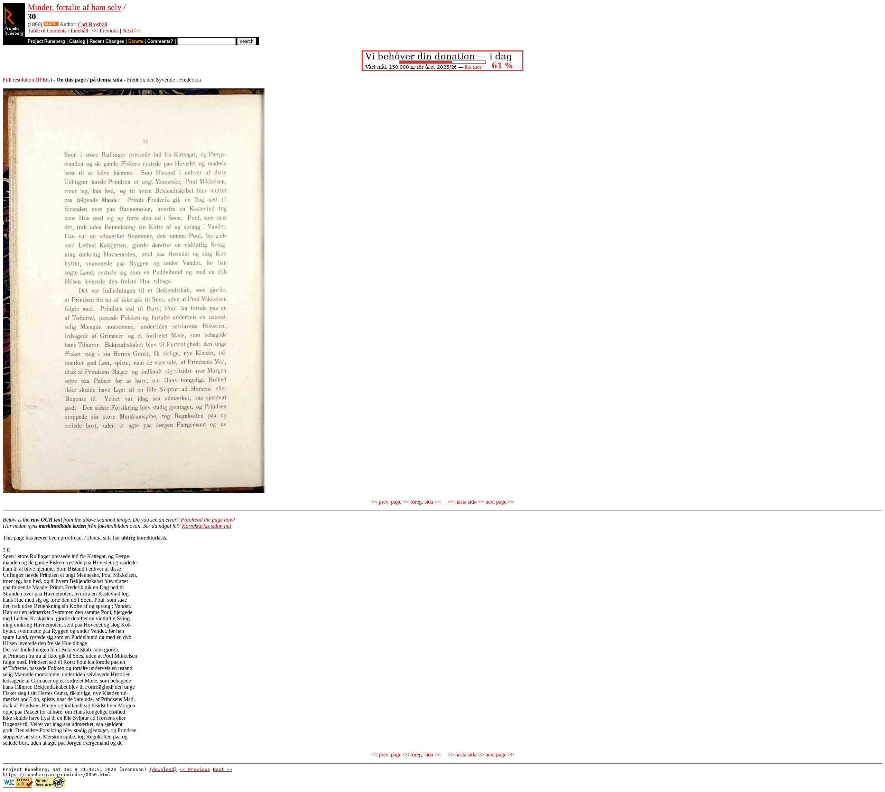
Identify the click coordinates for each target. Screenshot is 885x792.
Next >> (131, 31)
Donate (135, 41)
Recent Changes (107, 41)
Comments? (160, 41)
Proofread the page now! (208, 520)
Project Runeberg (46, 41)
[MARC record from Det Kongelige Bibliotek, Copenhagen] (51, 24)
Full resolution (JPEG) (27, 80)
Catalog (77, 41)
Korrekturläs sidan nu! (206, 526)
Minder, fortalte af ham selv (74, 7)
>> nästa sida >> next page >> (481, 502)
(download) (163, 769)
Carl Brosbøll (92, 24)
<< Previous (105, 31)
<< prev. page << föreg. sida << (406, 502)
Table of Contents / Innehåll (58, 31)
